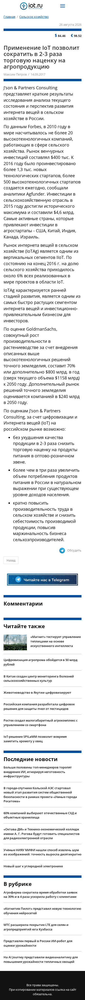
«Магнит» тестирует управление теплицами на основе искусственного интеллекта (55, 641)
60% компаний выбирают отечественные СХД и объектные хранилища (40, 815)
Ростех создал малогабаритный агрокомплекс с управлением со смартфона (40, 722)
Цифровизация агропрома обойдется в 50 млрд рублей (40, 662)
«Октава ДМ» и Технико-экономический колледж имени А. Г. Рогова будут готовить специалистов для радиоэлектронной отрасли (42, 833)
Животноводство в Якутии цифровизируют (37, 692)
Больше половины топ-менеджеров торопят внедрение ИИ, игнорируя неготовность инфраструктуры (38, 771)
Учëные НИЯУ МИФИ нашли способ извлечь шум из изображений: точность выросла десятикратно (42, 852)
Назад (11, 560)
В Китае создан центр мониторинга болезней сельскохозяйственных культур (39, 678)
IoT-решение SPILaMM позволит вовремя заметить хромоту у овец (35, 738)
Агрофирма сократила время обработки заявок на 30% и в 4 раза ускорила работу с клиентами (40, 894)
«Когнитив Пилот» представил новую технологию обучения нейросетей (42, 910)
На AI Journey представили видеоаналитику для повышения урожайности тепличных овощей (41, 959)
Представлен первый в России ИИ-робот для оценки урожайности (38, 943)
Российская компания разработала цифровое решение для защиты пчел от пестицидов (39, 706)
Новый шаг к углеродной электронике (33, 866)
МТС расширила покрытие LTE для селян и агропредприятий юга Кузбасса (36, 927)
